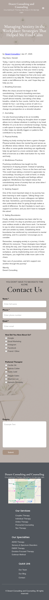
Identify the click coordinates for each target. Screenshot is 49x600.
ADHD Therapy (18, 542)
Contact (22, 578)
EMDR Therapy (18, 548)
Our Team (23, 570)
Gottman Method (19, 554)
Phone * (6, 310)
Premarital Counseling (24, 525)
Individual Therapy (23, 519)
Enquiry (6, 419)
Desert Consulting (12, 54)
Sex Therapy (20, 528)
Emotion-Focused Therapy (23, 551)
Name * (6, 299)
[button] (43, 8)
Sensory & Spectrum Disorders (24, 545)
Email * (6, 321)
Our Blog (22, 574)
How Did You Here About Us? (18, 335)
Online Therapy (21, 522)
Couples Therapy (22, 515)
